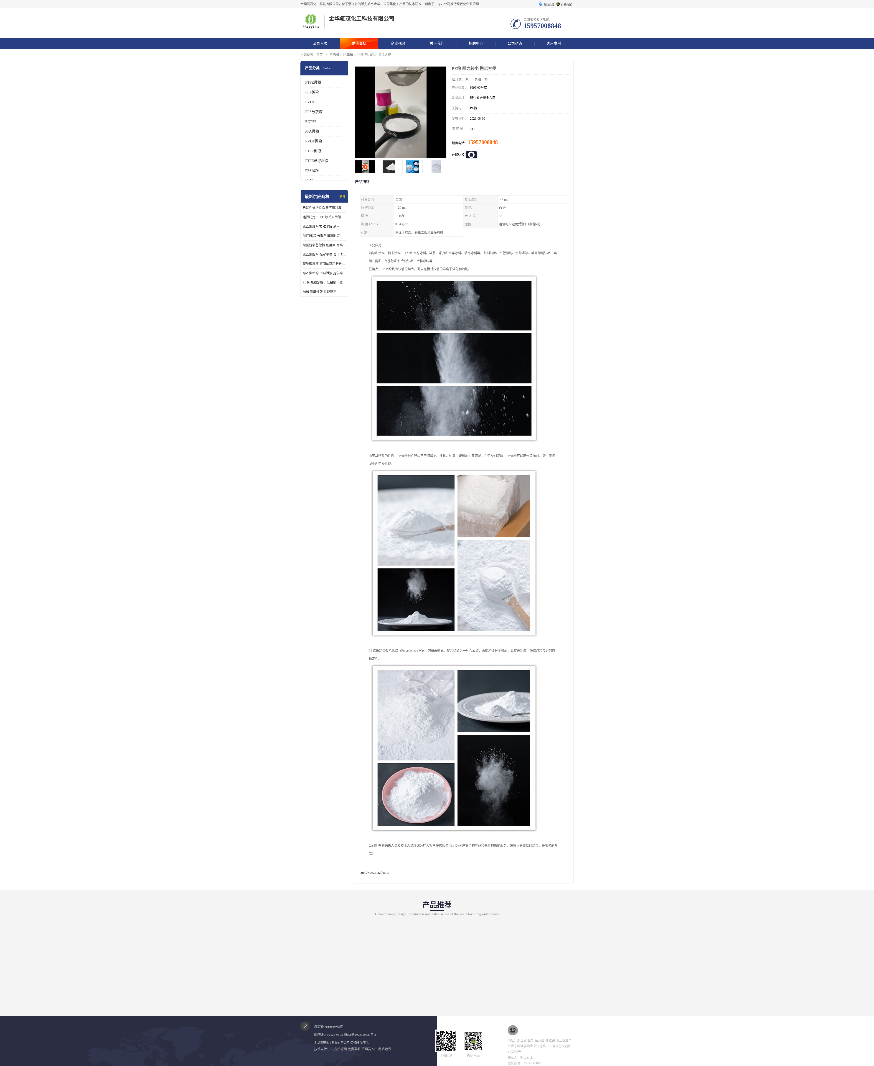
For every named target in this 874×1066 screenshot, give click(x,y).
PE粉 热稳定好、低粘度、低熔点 (324, 282)
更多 (342, 196)
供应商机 (359, 43)
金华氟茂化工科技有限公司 (332, 1042)
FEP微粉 (312, 92)
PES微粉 (312, 171)
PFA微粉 (312, 131)
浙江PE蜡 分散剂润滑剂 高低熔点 (324, 235)
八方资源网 (339, 1049)
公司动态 (515, 43)
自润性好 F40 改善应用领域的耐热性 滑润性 (324, 207)
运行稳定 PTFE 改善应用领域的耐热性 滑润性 (324, 217)
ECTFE (311, 122)
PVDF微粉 (313, 141)
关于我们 (437, 43)
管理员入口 (369, 1049)
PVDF (310, 102)
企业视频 (398, 43)
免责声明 (354, 1049)
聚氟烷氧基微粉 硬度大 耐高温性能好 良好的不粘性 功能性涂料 (324, 245)
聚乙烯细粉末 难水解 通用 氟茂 (324, 226)
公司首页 (320, 43)
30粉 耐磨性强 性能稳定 (319, 292)
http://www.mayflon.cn (374, 872)
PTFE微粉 (313, 82)
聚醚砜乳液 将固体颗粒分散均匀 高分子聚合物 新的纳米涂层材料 (324, 263)
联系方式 (320, 55)
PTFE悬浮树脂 (316, 161)
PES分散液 (314, 112)
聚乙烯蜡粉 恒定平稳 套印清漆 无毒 (324, 254)
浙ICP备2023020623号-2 (360, 1034)
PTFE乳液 (313, 151)
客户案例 (553, 43)
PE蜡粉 (348, 55)
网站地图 (384, 1049)
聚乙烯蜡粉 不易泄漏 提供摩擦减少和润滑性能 (324, 273)
